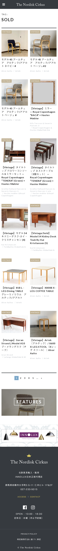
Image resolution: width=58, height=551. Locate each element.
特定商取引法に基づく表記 (29, 539)
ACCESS (22, 497)
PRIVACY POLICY (29, 534)
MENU (3, 4)
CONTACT (35, 497)
